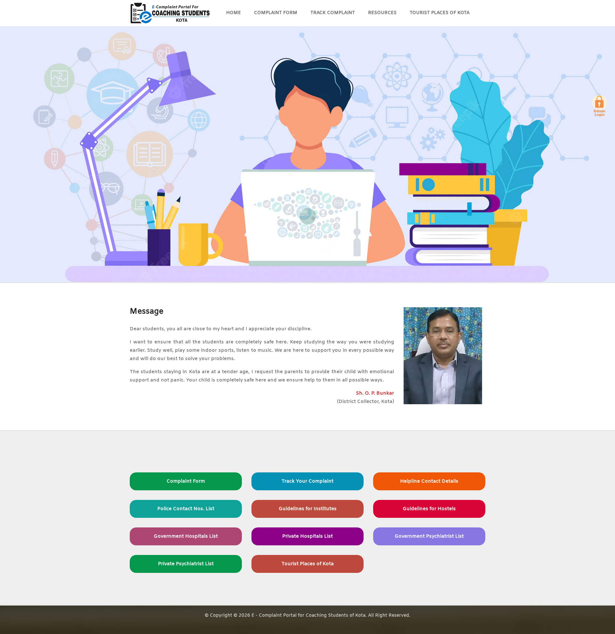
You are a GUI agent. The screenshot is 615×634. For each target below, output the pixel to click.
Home (233, 13)
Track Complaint (332, 13)
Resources (382, 13)
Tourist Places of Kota (440, 13)
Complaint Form (275, 13)
